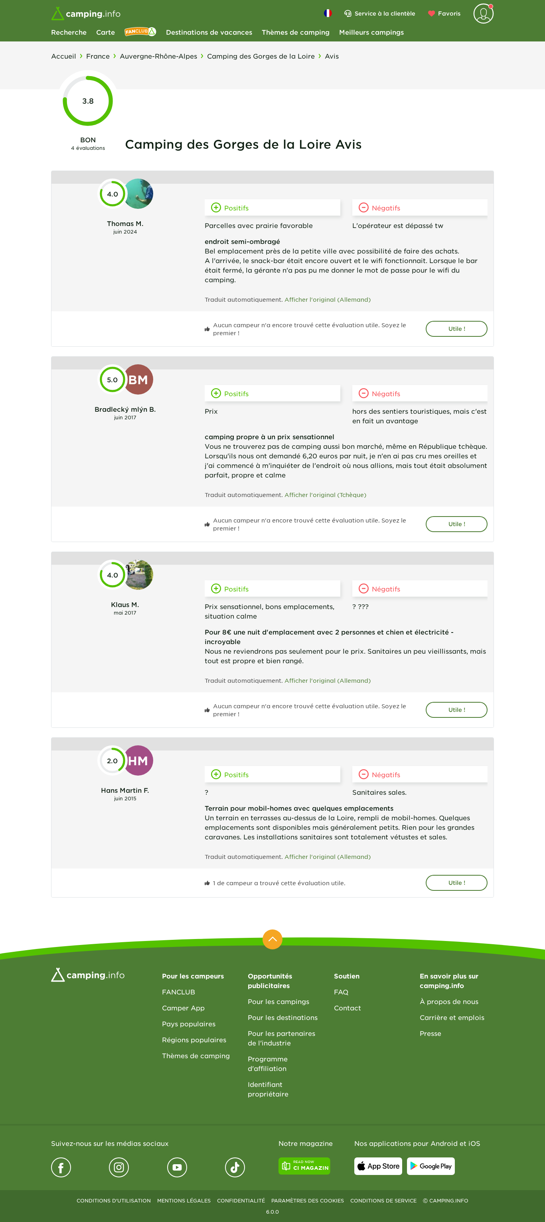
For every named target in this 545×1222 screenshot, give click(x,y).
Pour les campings (278, 1001)
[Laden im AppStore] (378, 1166)
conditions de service (383, 1200)
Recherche (69, 32)
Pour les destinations (283, 1017)
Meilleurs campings (371, 32)
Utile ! (456, 328)
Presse (430, 1033)
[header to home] (85, 13)
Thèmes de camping (296, 32)
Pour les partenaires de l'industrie (281, 1038)
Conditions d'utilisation (114, 1200)
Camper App (183, 1008)
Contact (347, 1008)
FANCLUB (178, 992)
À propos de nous (449, 1001)
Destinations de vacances (209, 32)
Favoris (449, 13)
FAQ (341, 992)
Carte (105, 32)
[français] (328, 13)
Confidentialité (241, 1200)
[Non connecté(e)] (483, 13)
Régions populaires (194, 1039)
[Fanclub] (140, 32)
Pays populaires (188, 1024)
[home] (87, 974)
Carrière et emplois (452, 1017)
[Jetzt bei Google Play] (431, 1166)
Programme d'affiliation (268, 1063)
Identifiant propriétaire (268, 1089)
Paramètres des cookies (307, 1200)
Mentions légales (184, 1200)
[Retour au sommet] (272, 939)
